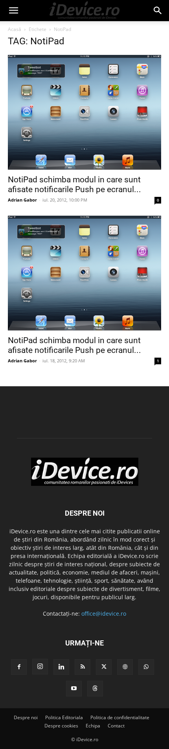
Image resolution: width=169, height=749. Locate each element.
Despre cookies (61, 725)
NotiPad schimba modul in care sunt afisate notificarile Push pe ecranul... (74, 184)
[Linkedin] (61, 667)
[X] (104, 667)
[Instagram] (40, 666)
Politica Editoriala (64, 717)
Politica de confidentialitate (119, 717)
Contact (116, 725)
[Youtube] (74, 688)
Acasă (14, 29)
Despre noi (26, 717)
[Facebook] (19, 667)
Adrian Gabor (22, 200)
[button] (13, 10)
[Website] (125, 667)
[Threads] (95, 688)
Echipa (93, 725)
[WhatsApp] (146, 667)
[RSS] (82, 667)
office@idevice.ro (103, 613)
